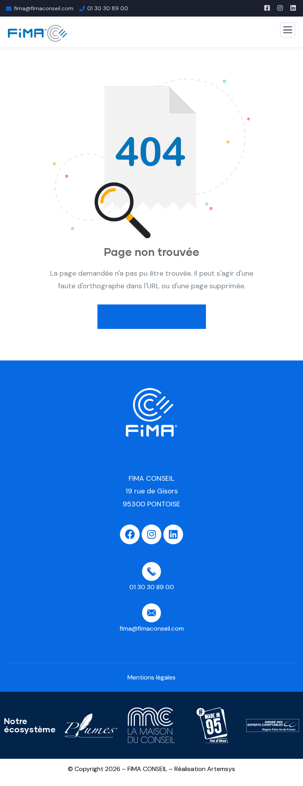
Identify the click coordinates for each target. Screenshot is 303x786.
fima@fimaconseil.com (43, 8)
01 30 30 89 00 (107, 8)
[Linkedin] (173, 534)
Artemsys (221, 769)
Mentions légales (151, 677)
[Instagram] (151, 534)
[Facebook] (130, 534)
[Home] (151, 412)
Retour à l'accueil (156, 317)
